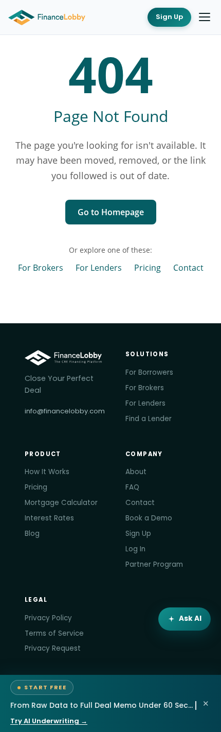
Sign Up (169, 17)
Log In (135, 549)
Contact (188, 267)
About (135, 472)
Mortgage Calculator (61, 503)
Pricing (147, 267)
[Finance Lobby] (46, 17)
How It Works (47, 472)
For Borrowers (149, 372)
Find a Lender (148, 419)
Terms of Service (54, 633)
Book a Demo (148, 518)
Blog (32, 533)
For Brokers (40, 267)
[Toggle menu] (204, 17)
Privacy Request (53, 648)
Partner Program (154, 564)
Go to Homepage (111, 212)
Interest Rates (49, 518)
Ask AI (190, 618)
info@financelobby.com (65, 411)
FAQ (132, 487)
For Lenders (99, 267)
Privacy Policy (48, 618)
